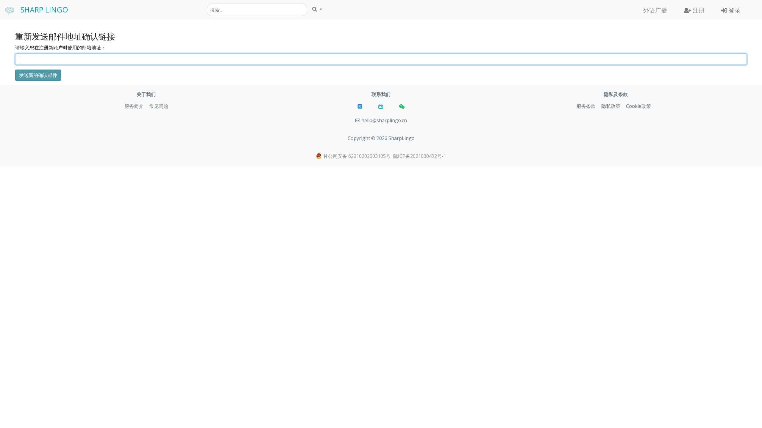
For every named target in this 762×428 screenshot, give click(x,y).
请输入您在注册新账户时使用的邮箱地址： (60, 47)
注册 (698, 10)
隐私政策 (610, 106)
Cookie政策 (638, 106)
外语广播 (655, 10)
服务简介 (133, 106)
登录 (734, 10)
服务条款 (586, 106)
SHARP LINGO (44, 9)
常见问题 (158, 106)
